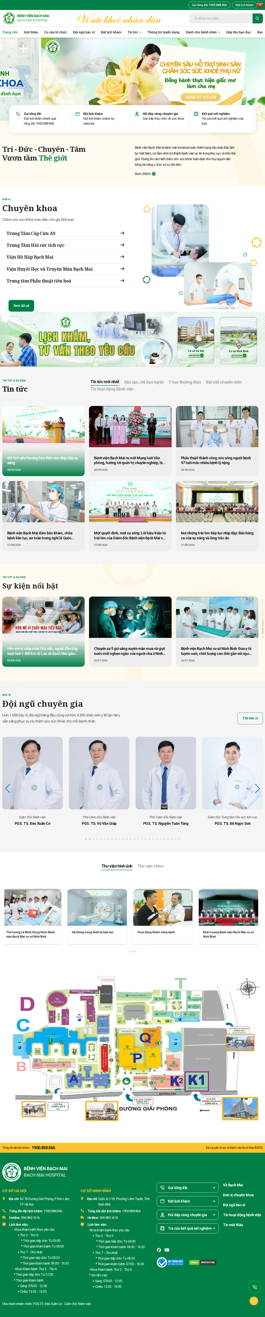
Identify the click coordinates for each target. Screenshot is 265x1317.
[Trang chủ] (26, 18)
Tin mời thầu (233, 1225)
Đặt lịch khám (245, 5)
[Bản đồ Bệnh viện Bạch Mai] (132, 1043)
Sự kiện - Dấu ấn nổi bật (221, 932)
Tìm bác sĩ (250, 718)
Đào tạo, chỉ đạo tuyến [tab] (144, 382)
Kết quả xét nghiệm (216, 114)
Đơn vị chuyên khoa (238, 1195)
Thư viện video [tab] (150, 866)
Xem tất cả (21, 306)
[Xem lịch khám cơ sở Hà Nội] (196, 339)
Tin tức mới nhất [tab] (104, 381)
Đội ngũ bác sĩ (234, 1205)
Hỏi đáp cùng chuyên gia (160, 114)
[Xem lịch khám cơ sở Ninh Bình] (238, 339)
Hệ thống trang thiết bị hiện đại (29, 932)
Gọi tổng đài (32, 114)
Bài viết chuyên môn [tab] (224, 382)
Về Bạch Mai (233, 1185)
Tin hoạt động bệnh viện (242, 1215)
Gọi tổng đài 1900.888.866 (209, 5)
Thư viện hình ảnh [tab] (116, 866)
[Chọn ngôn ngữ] (260, 5)
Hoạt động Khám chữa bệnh (93, 932)
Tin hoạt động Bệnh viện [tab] (111, 388)
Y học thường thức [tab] (185, 382)
